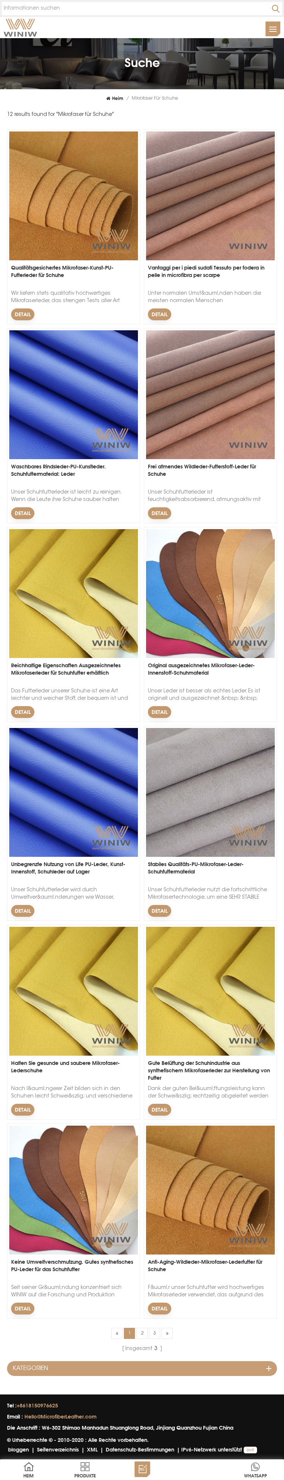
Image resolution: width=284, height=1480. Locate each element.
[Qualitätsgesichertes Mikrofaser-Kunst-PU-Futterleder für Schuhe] (73, 259)
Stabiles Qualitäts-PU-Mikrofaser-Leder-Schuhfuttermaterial (196, 868)
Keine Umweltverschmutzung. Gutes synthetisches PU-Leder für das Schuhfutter (72, 1265)
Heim (117, 98)
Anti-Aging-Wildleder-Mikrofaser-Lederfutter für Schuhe (205, 1265)
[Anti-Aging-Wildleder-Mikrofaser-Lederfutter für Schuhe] (210, 1253)
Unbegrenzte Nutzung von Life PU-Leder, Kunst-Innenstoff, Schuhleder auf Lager (68, 868)
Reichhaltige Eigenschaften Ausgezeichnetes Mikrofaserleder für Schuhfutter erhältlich (66, 669)
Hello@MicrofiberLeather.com (60, 1416)
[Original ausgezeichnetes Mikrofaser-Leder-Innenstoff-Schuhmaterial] (210, 656)
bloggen (18, 1449)
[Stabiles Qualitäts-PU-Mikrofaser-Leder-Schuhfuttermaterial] (210, 855)
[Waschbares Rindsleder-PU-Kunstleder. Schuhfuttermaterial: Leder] (73, 458)
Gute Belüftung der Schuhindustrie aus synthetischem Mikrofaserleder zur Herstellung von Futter (209, 1070)
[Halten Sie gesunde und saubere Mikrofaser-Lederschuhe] (73, 1054)
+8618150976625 (37, 1405)
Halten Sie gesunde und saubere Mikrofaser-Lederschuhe (65, 1066)
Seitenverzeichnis (58, 1449)
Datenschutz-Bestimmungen (140, 1449)
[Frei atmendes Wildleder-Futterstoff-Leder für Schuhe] (210, 458)
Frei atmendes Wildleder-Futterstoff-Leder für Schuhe (202, 470)
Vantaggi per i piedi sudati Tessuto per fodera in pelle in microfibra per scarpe (206, 271)
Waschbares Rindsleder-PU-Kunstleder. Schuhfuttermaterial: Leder (58, 470)
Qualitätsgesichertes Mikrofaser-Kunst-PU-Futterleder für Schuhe (62, 271)
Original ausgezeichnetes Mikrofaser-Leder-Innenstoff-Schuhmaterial (201, 669)
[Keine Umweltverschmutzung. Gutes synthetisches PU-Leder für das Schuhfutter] (73, 1253)
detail (23, 314)
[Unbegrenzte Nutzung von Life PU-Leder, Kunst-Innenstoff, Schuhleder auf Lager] (73, 855)
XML (92, 1449)
